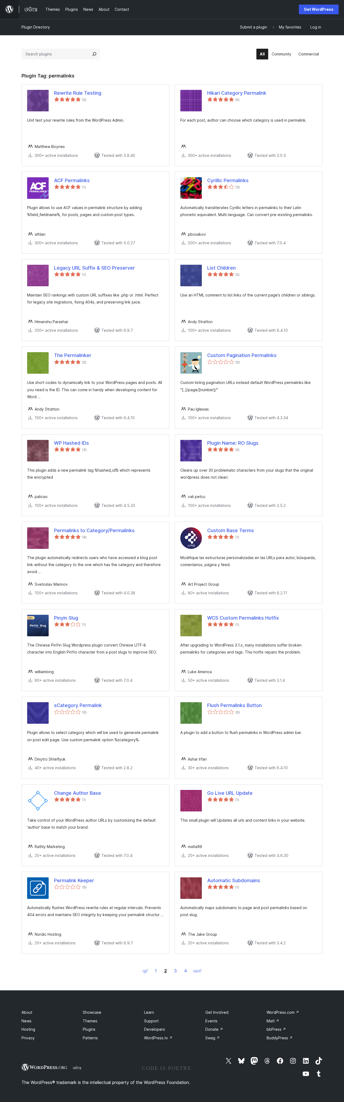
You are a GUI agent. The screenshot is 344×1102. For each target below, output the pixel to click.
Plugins (89, 1029)
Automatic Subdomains (233, 880)
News (26, 1021)
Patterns (90, 1038)
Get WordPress (319, 9)
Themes (90, 1021)
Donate (214, 1029)
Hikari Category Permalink (236, 93)
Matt (273, 1021)
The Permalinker (72, 355)
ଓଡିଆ (77, 1068)
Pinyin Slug (66, 618)
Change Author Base (77, 793)
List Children (221, 268)
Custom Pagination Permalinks (242, 355)
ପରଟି (197, 971)
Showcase (92, 1012)
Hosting (28, 1029)
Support (151, 1021)
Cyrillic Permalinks (228, 180)
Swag (212, 1038)
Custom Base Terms (230, 530)
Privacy (28, 1038)
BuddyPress (280, 1038)
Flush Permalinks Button (234, 705)
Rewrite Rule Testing (77, 93)
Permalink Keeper (74, 880)
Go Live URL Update (230, 793)
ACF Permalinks (72, 180)
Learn (149, 1012)
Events (211, 1021)
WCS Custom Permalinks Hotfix (243, 618)
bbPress (276, 1029)
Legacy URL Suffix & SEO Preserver (94, 268)
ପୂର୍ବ (145, 971)
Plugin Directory (36, 27)
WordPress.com (283, 1012)
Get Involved (216, 1012)
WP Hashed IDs (71, 443)
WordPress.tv (158, 1038)
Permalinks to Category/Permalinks (94, 530)
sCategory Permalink (78, 705)
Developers (154, 1029)
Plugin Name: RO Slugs (233, 443)
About (27, 1012)
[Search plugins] (94, 54)
